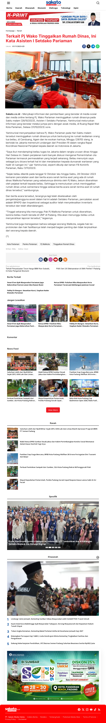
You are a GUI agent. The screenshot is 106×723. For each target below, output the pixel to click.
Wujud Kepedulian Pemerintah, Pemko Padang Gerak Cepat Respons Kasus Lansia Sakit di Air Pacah (51, 399)
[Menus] (8, 3)
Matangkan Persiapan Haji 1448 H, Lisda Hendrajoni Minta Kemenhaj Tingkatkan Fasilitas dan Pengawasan (49, 637)
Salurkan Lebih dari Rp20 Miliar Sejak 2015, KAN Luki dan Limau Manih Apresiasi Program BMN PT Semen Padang (21, 373)
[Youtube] (55, 259)
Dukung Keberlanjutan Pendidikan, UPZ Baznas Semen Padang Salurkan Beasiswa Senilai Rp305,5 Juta (53, 643)
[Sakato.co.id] (53, 3)
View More (53, 410)
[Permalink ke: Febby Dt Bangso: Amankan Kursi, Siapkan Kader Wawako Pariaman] (84, 313)
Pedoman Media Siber (71, 717)
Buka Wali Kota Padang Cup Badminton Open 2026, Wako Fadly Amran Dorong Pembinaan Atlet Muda (84, 399)
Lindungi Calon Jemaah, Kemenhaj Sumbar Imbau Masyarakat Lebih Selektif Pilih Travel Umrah (50, 619)
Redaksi (43, 717)
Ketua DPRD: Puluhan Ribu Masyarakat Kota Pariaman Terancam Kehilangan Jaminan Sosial (74, 283)
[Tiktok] (60, 259)
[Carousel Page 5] (59, 547)
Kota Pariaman (13, 244)
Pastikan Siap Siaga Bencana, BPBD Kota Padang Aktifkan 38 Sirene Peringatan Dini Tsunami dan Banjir (84, 373)
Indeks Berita (32, 717)
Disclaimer (22, 719)
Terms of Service (89, 717)
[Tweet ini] (88, 46)
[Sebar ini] (84, 46)
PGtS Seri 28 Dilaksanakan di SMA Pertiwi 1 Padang (78, 267)
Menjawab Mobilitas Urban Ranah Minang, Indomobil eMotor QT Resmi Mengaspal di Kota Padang (52, 542)
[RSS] (65, 259)
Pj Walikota (45, 244)
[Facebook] (41, 259)
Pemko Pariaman (30, 244)
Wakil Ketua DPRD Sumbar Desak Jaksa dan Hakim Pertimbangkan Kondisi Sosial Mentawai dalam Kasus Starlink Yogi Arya (51, 373)
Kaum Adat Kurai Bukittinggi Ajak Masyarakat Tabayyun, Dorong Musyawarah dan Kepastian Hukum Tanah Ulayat (52, 625)
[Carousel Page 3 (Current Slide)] (53, 547)
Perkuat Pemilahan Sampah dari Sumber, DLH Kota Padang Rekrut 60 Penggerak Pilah (21, 399)
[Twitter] (46, 259)
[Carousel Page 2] (50, 547)
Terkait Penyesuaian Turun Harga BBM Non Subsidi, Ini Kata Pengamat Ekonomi (28, 268)
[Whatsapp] (98, 46)
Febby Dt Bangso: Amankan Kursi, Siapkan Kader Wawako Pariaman (28, 291)
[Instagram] (50, 259)
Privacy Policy (10, 719)
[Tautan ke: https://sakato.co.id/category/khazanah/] (97, 557)
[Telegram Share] (93, 46)
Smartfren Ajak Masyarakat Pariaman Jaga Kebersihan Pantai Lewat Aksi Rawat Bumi (25, 283)
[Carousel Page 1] (47, 547)
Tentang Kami (54, 717)
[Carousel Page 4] (56, 547)
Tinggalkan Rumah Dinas (63, 244)
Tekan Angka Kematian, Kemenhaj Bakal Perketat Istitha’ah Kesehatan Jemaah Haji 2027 (47, 631)
